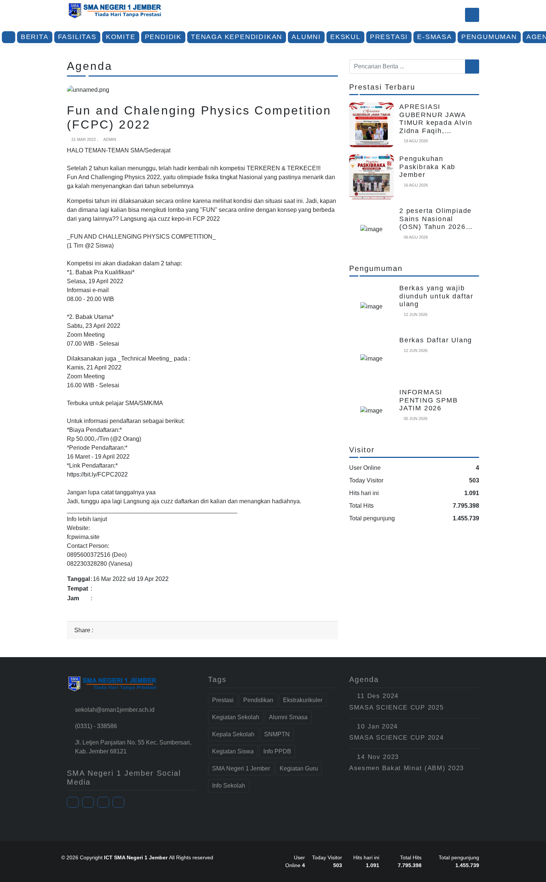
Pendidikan (258, 700)
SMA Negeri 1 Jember (241, 768)
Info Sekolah (228, 785)
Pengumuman (489, 37)
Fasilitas (77, 37)
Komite (121, 37)
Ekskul (345, 37)
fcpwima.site (83, 537)
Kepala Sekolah (233, 734)
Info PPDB (277, 751)
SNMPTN (277, 734)
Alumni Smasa (288, 717)
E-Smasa (434, 37)
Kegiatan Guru (299, 768)
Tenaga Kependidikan (236, 37)
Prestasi (389, 37)
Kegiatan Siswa (233, 751)
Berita (35, 37)
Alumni (306, 37)
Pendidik (163, 37)
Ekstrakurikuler (302, 700)
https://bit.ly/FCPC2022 (97, 474)
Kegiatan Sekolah (235, 717)
